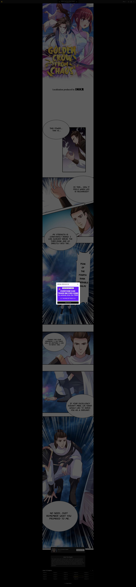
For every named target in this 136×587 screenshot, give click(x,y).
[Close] (78, 284)
